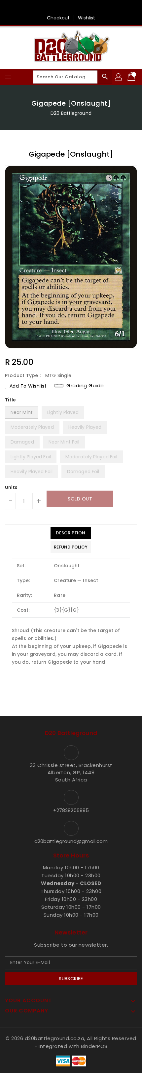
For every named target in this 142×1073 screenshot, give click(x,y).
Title (10, 399)
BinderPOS (94, 1046)
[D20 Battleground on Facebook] (71, 8)
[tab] (71, 533)
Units (11, 487)
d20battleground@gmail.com (71, 841)
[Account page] (118, 77)
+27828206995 (71, 810)
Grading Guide (85, 385)
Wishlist (86, 17)
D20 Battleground (71, 113)
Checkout (58, 17)
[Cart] (132, 77)
